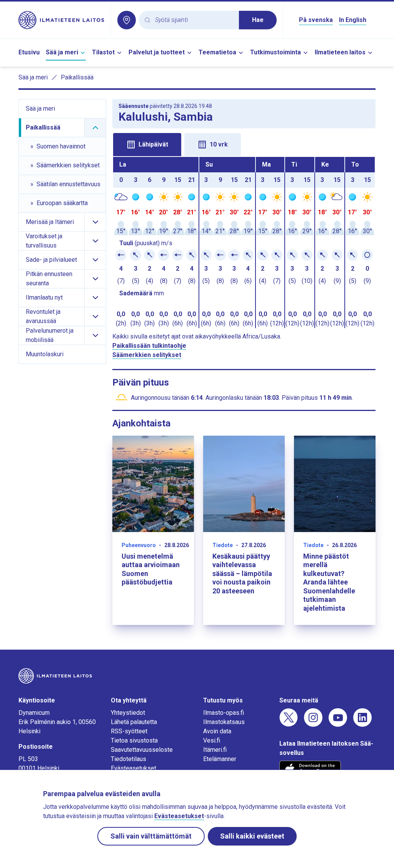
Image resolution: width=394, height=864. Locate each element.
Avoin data (217, 731)
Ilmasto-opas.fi (223, 712)
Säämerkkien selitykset (146, 355)
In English (352, 20)
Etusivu (29, 52)
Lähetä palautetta (134, 722)
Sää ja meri (62, 52)
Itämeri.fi (215, 749)
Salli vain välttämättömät (151, 836)
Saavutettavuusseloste (142, 749)
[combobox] (194, 20)
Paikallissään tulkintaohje (149, 345)
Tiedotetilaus (128, 759)
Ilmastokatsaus (224, 722)
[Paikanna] (126, 20)
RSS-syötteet (129, 731)
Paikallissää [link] (77, 77)
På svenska (316, 20)
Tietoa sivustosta (134, 740)
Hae (258, 20)
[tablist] (244, 143)
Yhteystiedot (128, 712)
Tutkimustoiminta (275, 52)
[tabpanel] (244, 242)
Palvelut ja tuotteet (157, 52)
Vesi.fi (211, 740)
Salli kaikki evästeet (252, 836)
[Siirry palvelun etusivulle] (61, 20)
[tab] (147, 144)
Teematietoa (217, 52)
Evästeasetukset (133, 768)
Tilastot (103, 52)
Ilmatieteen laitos (340, 52)
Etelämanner (219, 759)
